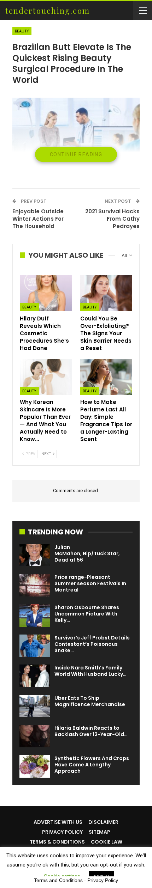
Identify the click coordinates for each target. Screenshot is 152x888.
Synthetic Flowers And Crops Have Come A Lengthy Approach (91, 764)
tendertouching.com (47, 10)
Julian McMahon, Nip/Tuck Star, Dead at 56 (87, 553)
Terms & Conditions (57, 841)
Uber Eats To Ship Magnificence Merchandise (89, 701)
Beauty (22, 31)
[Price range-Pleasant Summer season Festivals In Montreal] (34, 585)
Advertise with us (58, 822)
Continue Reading (76, 154)
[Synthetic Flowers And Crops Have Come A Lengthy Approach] (34, 766)
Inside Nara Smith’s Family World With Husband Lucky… (90, 671)
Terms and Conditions (58, 880)
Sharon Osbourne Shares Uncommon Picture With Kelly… (86, 614)
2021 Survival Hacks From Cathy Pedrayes (112, 219)
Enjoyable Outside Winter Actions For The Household (38, 219)
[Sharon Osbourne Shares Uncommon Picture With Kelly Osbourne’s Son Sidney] (34, 615)
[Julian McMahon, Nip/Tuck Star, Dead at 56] (34, 555)
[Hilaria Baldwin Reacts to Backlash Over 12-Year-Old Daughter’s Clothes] (34, 736)
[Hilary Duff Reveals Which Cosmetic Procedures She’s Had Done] (46, 293)
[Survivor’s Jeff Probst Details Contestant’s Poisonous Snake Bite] (34, 646)
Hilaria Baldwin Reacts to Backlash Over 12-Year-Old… (91, 731)
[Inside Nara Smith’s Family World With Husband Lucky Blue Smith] (34, 676)
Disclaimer (103, 822)
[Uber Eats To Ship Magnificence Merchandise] (34, 706)
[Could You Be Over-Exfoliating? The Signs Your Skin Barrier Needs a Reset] (106, 293)
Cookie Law (106, 841)
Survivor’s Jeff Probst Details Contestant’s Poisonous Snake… (92, 644)
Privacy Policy (62, 831)
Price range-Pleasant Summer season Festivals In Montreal (90, 583)
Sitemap (99, 831)
